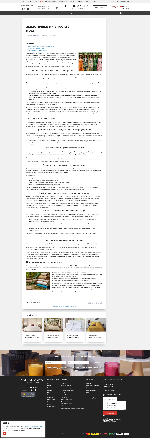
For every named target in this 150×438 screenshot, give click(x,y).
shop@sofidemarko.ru (27, 5)
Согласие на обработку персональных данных (72, 408)
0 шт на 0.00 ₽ (125, 8)
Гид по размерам (51, 406)
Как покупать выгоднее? (83, 1)
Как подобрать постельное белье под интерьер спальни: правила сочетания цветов (95, 339)
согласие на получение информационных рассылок (109, 421)
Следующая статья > (71, 306)
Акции (41, 1)
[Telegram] (92, 303)
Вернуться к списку (34, 302)
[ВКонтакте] (88, 303)
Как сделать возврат (50, 1)
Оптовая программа (91, 390)
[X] (94, 303)
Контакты (72, 1)
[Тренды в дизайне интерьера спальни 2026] (32, 325)
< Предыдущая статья (58, 306)
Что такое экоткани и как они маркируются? (41, 46)
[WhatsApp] (99, 303)
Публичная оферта (66, 406)
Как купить (35, 1)
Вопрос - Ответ (51, 399)
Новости (63, 383)
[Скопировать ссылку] (101, 303)
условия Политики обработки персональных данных (61, 368)
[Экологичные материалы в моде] (90, 62)
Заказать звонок (100, 7)
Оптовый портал (63, 1)
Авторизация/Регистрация (122, 1)
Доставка (28, 1)
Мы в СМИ (63, 395)
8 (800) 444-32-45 (43, 8)
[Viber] (97, 303)
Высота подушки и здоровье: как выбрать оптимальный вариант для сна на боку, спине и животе (73, 339)
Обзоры (94, 1)
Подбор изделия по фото (67, 390)
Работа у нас (64, 397)
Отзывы (49, 404)
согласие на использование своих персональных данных (82, 367)
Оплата (49, 388)
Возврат (49, 392)
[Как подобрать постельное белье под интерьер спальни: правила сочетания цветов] (96, 325)
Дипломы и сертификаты (92, 385)
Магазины (88, 383)
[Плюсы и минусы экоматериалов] (38, 281)
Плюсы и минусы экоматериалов (38, 50)
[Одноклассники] (90, 303)
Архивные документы (66, 399)
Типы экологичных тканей (36, 48)
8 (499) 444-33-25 (43, 6)
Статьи (63, 392)
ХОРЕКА (88, 392)
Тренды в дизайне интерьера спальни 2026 (32, 336)
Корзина (124, 6)
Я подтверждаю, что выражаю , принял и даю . (75, 368)
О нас (22, 1)
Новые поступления (66, 385)
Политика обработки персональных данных (66, 402)
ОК (4, 434)
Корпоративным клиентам (93, 388)
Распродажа (50, 397)
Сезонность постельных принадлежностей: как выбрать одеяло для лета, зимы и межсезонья (53, 338)
